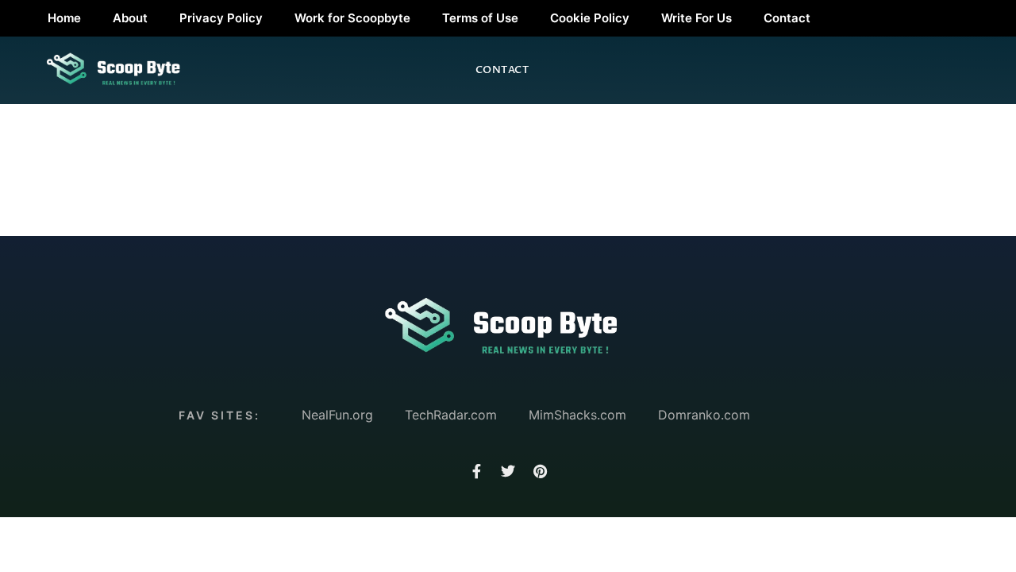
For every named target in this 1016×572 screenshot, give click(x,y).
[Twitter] (508, 471)
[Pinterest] (539, 471)
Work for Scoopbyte (352, 17)
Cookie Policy (589, 17)
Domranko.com (704, 415)
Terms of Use (480, 17)
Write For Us (696, 17)
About (130, 17)
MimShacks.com (577, 415)
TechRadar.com (451, 415)
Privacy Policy (221, 17)
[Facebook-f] (476, 471)
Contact (787, 17)
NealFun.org (337, 415)
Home (64, 17)
